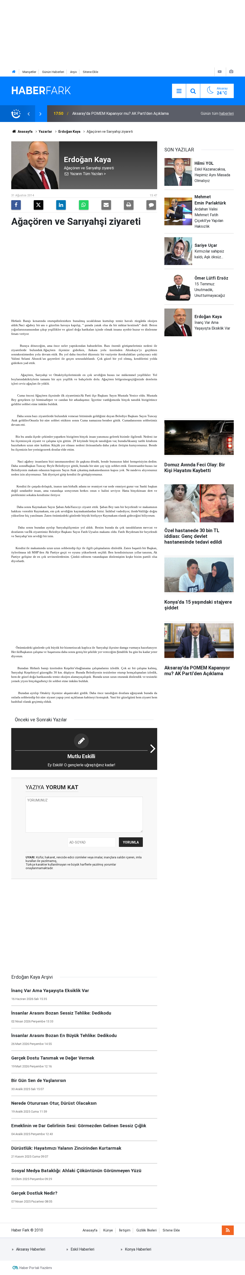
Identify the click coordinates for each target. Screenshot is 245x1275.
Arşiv (73, 72)
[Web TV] (219, 71)
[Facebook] (16, 205)
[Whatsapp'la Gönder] (84, 205)
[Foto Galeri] (231, 71)
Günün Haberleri (53, 72)
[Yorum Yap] (151, 205)
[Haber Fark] (41, 90)
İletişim (124, 1230)
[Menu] (179, 91)
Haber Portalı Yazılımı (35, 1268)
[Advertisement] (122, 33)
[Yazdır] (129, 205)
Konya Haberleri (138, 1249)
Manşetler (29, 72)
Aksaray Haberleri (30, 1249)
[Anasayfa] (14, 72)
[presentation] (28, 113)
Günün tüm (217, 113)
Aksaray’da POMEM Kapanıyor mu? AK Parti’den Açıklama (120, 113)
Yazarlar (45, 131)
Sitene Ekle (90, 72)
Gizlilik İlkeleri (146, 1230)
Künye (108, 1230)
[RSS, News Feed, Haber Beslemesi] (228, 1230)
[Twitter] (38, 205)
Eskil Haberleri (82, 1249)
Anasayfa (25, 131)
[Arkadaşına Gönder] (106, 205)
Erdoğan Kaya (69, 131)
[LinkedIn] (61, 205)
